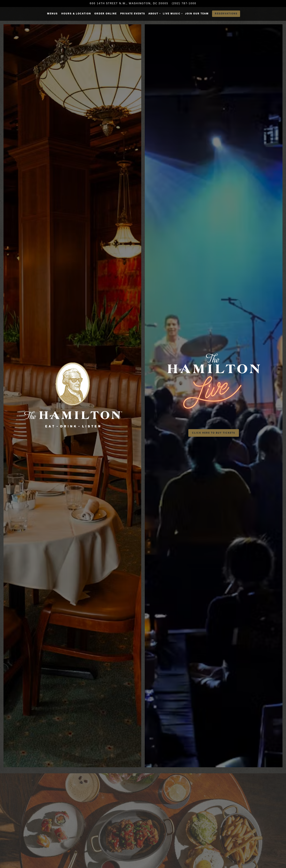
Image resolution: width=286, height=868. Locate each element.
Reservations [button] (226, 13)
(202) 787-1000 (184, 3)
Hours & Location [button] (76, 13)
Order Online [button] (105, 13)
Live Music (172, 13)
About (154, 13)
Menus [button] (52, 13)
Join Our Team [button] (197, 13)
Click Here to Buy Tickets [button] (213, 432)
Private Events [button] (132, 13)
